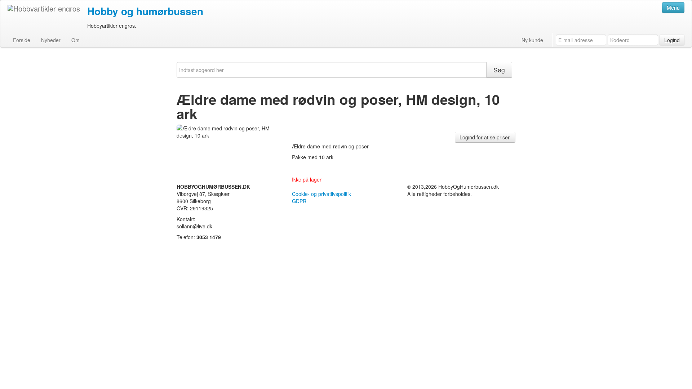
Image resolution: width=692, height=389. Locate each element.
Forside (21, 40)
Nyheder (51, 40)
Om (75, 40)
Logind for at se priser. (485, 137)
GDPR (299, 201)
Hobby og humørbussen (145, 11)
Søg (499, 69)
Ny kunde (532, 40)
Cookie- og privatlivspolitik (321, 193)
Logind (672, 40)
